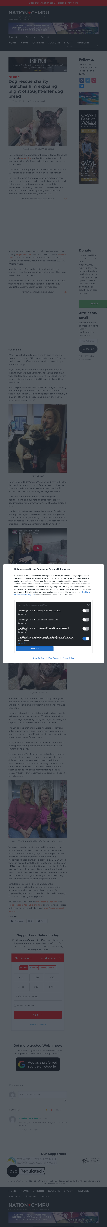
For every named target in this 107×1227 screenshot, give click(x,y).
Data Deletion (38, 658)
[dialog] (53, 613)
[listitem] (53, 605)
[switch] (85, 610)
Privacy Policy (68, 658)
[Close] (98, 569)
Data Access (53, 658)
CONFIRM (35, 649)
